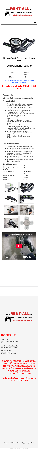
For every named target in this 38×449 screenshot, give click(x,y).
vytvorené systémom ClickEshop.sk (19, 448)
